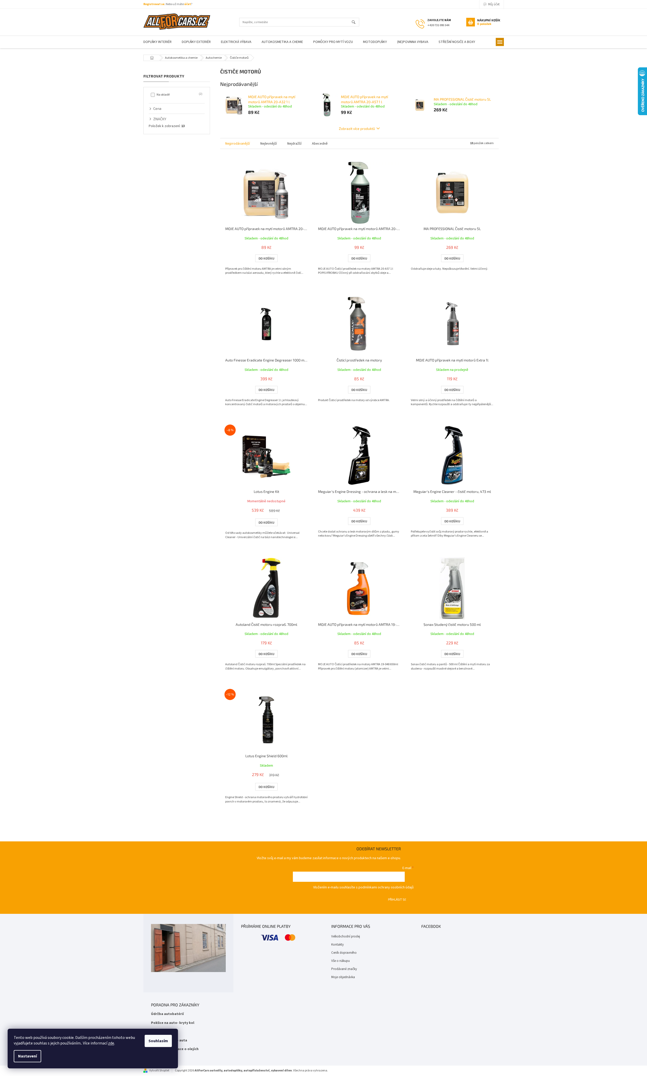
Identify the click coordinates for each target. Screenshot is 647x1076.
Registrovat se (153, 4)
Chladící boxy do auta (169, 1040)
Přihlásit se (397, 899)
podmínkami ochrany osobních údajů (386, 887)
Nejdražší (294, 143)
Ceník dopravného (344, 952)
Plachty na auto (164, 1031)
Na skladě (179, 94)
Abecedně (320, 143)
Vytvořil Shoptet (159, 1070)
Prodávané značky (344, 969)
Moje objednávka (343, 977)
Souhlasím (158, 1041)
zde (111, 1043)
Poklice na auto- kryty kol (172, 1023)
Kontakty (337, 944)
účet (187, 4)
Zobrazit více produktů (357, 128)
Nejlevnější (268, 143)
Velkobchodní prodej (345, 936)
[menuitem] (157, 42)
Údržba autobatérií (167, 1014)
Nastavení (27, 1056)
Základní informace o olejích (175, 1049)
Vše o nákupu (340, 961)
